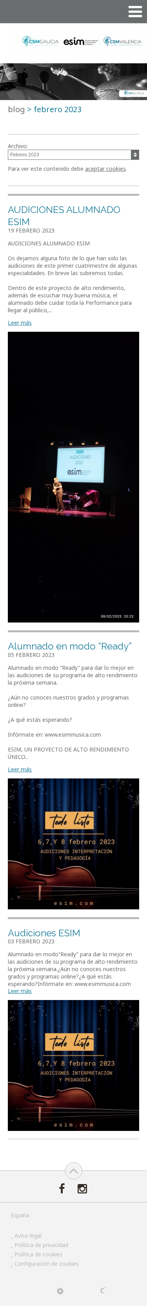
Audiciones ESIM (44, 933)
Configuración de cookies (47, 1263)
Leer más (20, 322)
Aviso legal (28, 1235)
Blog (16, 109)
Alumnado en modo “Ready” (70, 646)
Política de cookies (38, 1254)
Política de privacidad (41, 1245)
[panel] (60, 1291)
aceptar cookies (105, 168)
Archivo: (18, 146)
